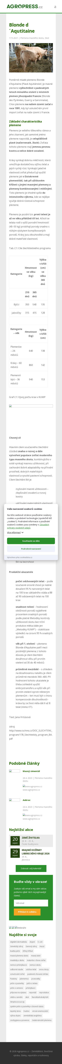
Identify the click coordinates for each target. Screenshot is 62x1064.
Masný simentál (31, 771)
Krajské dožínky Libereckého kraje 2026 (35, 851)
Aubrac (26, 800)
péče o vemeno (16, 988)
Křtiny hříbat (28, 951)
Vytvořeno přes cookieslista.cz (19, 557)
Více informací (14, 532)
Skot (47, 38)
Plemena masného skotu (32, 38)
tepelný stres (15, 1011)
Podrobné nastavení (31, 548)
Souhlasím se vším (31, 541)
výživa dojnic (15, 1015)
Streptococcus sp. (17, 1002)
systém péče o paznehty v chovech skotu (26, 1006)
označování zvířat (17, 974)
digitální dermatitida (18, 942)
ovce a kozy (44, 969)
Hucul (42, 946)
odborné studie (16, 969)
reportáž (32, 992)
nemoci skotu (35, 965)
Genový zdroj (31, 946)
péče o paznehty (17, 983)
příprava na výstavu (18, 992)
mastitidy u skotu (17, 960)
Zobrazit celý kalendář (31, 868)
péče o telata (32, 983)
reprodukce (44, 992)
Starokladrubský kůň (40, 997)
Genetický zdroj (16, 946)
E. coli (40, 942)
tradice (26, 1011)
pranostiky (35, 978)
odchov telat (31, 969)
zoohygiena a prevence (19, 1020)
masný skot (35, 955)
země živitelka (31, 837)
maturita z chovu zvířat (36, 960)
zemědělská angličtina (33, 1015)
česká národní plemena (41, 1020)
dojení (32, 942)
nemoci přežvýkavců (18, 965)
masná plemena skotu (19, 955)
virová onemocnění (40, 1011)
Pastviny (13, 978)
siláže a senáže (16, 997)
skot (27, 997)
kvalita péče (15, 951)
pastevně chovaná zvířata (37, 974)
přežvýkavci (30, 988)
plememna (24, 978)
